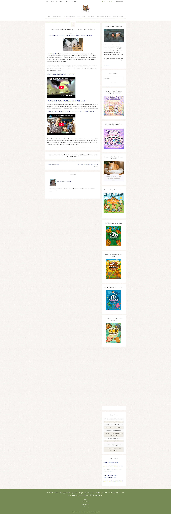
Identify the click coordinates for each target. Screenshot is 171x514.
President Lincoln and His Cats (111, 462)
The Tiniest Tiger (85, 9)
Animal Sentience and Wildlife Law (113, 419)
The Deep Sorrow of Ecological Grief (114, 422)
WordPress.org (85, 506)
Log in (85, 499)
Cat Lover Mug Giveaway (113, 438)
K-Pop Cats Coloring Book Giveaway (113, 441)
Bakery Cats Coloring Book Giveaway (113, 424)
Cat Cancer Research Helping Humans (114, 427)
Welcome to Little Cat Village (113, 430)
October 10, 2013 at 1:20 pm (64, 181)
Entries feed (85, 501)
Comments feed (85, 504)
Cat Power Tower (54, 53)
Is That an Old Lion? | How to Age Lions (113, 466)
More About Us (107, 65)
